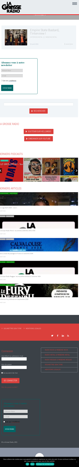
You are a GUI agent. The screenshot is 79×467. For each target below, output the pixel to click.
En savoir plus (68, 44)
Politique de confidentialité (45, 464)
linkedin (62, 335)
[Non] (77, 462)
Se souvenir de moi (10, 373)
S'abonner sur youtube (39, 138)
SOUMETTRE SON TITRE (12, 328)
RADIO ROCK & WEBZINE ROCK (56, 350)
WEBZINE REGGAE (13, 193)
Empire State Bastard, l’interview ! (44, 31)
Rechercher (39, 111)
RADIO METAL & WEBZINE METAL (57, 355)
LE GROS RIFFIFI (4, 160)
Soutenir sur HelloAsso (39, 131)
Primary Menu (74, 3)
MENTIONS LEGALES (33, 328)
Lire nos (9, 80)
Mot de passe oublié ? (9, 387)
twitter (52, 335)
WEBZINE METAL (51, 37)
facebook (57, 335)
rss (68, 335)
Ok (27, 464)
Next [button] (76, 170)
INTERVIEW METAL (36, 37)
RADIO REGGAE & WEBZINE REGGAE (58, 360)
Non (32, 464)
